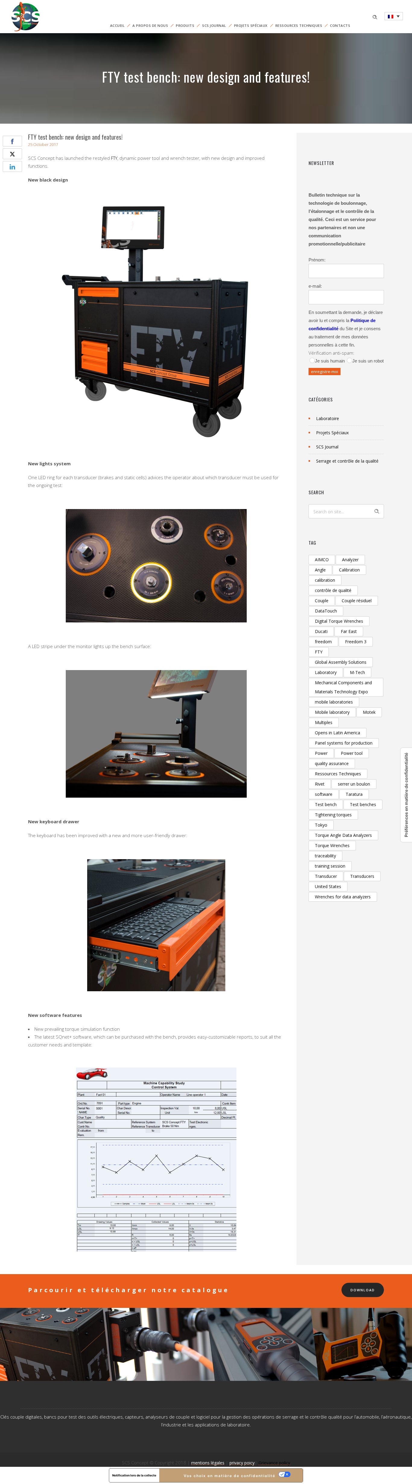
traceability (325, 856)
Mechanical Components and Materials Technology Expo (343, 687)
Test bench (326, 804)
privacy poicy (242, 1463)
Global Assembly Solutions (340, 662)
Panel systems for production (343, 743)
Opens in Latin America (337, 733)
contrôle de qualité (333, 590)
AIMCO (322, 559)
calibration (325, 580)
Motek (369, 712)
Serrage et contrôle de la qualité (347, 461)
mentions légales (207, 1463)
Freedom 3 (355, 641)
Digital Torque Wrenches (339, 621)
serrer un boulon (354, 784)
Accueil (117, 25)
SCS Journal (214, 25)
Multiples (323, 722)
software (323, 794)
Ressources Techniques (298, 25)
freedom (323, 641)
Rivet (320, 784)
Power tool (352, 753)
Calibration (349, 570)
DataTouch (326, 611)
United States (328, 886)
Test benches (363, 804)
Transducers (362, 876)
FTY (114, 158)
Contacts (340, 25)
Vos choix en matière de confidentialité (229, 1475)
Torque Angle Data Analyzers (343, 835)
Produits (185, 25)
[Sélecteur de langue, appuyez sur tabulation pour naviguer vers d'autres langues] (394, 16)
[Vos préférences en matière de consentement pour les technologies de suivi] (406, 795)
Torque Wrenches (332, 845)
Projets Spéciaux (251, 25)
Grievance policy (274, 1463)
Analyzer (350, 559)
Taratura (354, 794)
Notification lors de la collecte (134, 1475)
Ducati (321, 631)
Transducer (326, 876)
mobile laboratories (334, 702)
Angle (320, 570)
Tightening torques (333, 815)
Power (321, 753)
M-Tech (357, 672)
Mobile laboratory (332, 712)
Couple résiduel (357, 600)
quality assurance (332, 763)
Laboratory (326, 672)
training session (330, 866)
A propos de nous (150, 25)
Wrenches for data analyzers (343, 897)
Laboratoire (327, 418)
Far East (349, 631)
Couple (321, 600)
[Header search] (375, 16)
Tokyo (321, 825)
